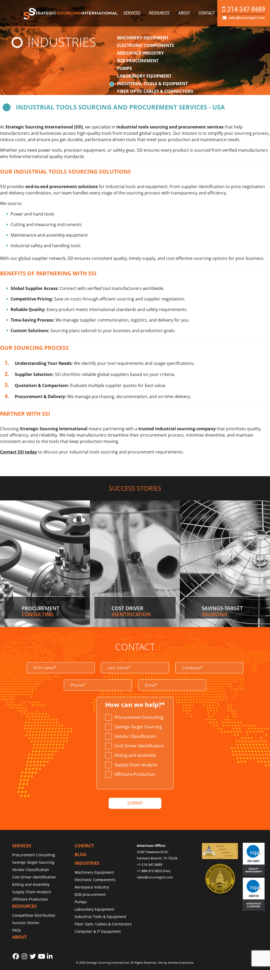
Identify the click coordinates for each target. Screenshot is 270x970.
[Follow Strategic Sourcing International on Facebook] (16, 956)
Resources (159, 13)
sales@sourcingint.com (247, 17)
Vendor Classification (135, 736)
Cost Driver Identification (139, 746)
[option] (135, 717)
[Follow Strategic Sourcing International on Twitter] (33, 956)
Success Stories (25, 922)
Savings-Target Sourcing (138, 727)
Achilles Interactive (180, 962)
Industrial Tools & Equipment (152, 84)
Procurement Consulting (138, 717)
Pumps (124, 68)
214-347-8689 (246, 9)
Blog (80, 854)
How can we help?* (135, 704)
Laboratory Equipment (144, 76)
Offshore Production (135, 774)
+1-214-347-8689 (149, 864)
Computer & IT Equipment (146, 99)
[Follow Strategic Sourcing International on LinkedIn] (49, 956)
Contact (207, 13)
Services (132, 13)
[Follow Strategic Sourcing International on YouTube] (41, 956)
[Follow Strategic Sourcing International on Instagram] (24, 956)
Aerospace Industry (140, 53)
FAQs (16, 930)
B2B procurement (137, 61)
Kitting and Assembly (135, 755)
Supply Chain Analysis (135, 765)
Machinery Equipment (142, 38)
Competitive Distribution (33, 915)
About (184, 13)
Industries (87, 863)
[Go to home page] (70, 19)
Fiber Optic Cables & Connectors (155, 91)
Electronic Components (145, 45)
